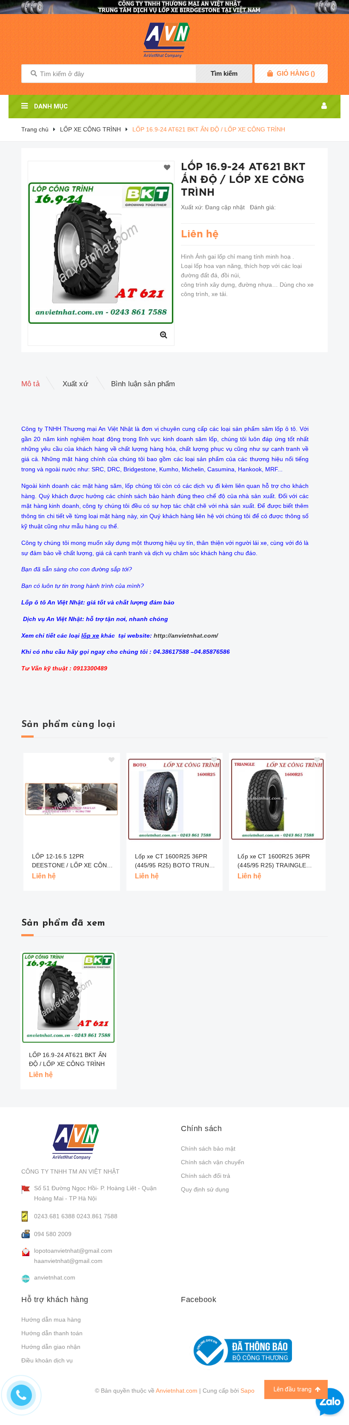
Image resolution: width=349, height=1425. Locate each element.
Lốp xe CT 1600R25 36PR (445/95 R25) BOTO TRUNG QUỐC (174, 861)
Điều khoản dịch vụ (47, 1360)
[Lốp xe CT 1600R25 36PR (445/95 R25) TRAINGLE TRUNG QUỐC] (277, 799)
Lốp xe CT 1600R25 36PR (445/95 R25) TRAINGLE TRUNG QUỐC (273, 861)
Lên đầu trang (293, 1389)
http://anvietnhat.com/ (186, 635)
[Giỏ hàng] (270, 73)
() (296, 73)
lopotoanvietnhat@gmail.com (73, 1250)
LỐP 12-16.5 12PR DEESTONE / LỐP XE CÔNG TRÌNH (72, 861)
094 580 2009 (53, 1234)
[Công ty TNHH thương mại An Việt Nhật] (83, 1141)
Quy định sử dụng (205, 1189)
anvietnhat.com (54, 1277)
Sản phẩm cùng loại (68, 725)
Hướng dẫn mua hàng (51, 1319)
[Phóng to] (163, 334)
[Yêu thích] (167, 168)
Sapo (247, 1390)
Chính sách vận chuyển (212, 1162)
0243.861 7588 (97, 1216)
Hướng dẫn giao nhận (50, 1346)
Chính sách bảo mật (208, 1148)
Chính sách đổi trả (205, 1175)
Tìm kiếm (224, 73)
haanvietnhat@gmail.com (68, 1260)
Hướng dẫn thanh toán (52, 1333)
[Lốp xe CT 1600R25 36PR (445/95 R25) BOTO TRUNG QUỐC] (174, 799)
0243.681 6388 (54, 1216)
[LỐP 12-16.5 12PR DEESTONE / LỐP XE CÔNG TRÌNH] (71, 799)
